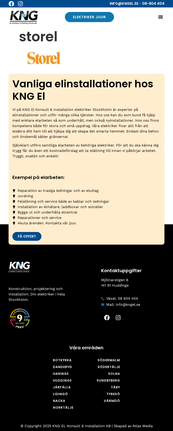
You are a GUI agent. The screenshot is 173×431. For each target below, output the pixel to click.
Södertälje (109, 367)
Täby (115, 387)
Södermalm (109, 360)
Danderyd (62, 367)
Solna (114, 373)
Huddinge (62, 380)
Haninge (61, 373)
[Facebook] (11, 4)
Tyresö (113, 394)
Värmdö (112, 401)
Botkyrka (62, 360)
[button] (160, 17)
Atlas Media (142, 426)
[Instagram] (20, 4)
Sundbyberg (108, 380)
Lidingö (60, 394)
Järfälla (62, 387)
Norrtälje (63, 407)
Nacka (59, 401)
